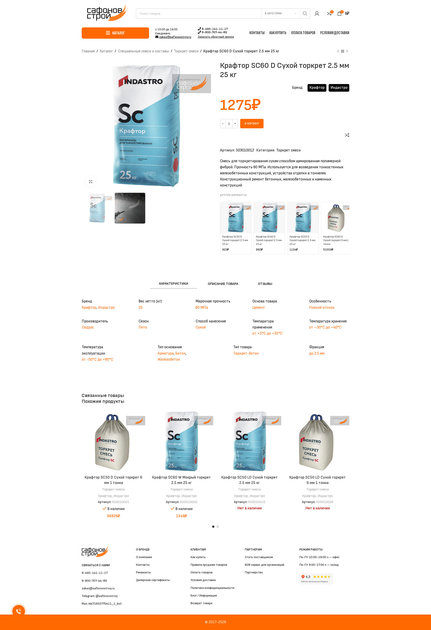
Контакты (143, 565)
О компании (144, 557)
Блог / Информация (204, 595)
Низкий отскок (321, 307)
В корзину (252, 123)
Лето (143, 327)
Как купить (198, 557)
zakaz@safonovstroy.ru (175, 37)
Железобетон (169, 359)
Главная (88, 51)
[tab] (173, 283)
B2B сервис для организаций (264, 565)
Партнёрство (254, 572)
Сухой (201, 327)
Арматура (166, 353)
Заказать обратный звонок (216, 37)
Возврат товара (201, 603)
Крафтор (317, 87)
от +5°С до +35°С (267, 333)
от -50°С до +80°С (97, 359)
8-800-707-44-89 (214, 32)
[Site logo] (106, 13)
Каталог (106, 51)
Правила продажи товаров (209, 565)
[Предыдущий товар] (338, 51)
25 (141, 307)
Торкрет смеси (186, 51)
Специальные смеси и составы (143, 51)
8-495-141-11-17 (215, 29)
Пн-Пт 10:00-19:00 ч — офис (319, 557)
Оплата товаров (202, 572)
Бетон (180, 353)
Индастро (339, 87)
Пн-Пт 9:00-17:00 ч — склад (319, 565)
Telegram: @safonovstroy (100, 596)
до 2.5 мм (316, 353)
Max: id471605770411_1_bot (102, 604)
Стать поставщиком (259, 557)
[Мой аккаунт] (316, 13)
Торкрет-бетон (246, 353)
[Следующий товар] (347, 51)
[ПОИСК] (305, 13)
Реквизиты (143, 572)
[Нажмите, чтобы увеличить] (90, 181)
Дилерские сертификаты (153, 580)
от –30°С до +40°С (325, 327)
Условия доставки (203, 580)
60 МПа (202, 307)
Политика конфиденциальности (212, 588)
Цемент (258, 307)
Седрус (88, 327)
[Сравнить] (347, 135)
